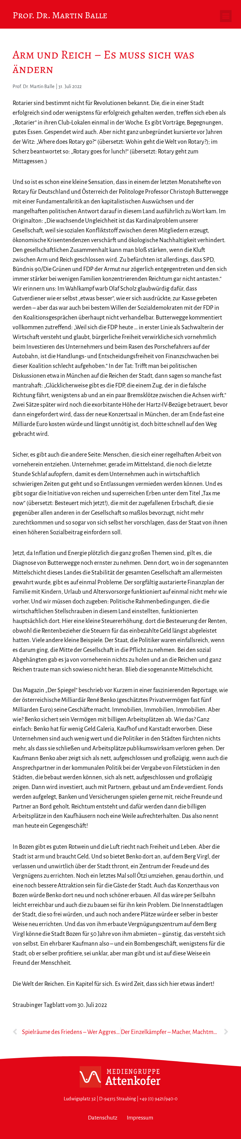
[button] (226, 16)
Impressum (140, 1118)
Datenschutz (102, 1118)
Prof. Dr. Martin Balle (60, 15)
